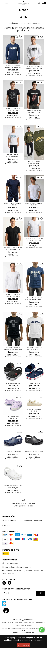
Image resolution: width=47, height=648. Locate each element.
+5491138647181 (12, 563)
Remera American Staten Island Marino (34, 298)
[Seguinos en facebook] (9, 583)
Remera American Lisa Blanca (34, 204)
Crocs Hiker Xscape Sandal (34, 410)
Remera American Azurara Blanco (34, 348)
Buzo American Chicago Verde (34, 162)
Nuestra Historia (9, 521)
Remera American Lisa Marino (13, 204)
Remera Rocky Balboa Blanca (13, 156)
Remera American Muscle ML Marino (13, 66)
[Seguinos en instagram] (4, 583)
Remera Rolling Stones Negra (34, 111)
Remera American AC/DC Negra (13, 109)
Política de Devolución (33, 521)
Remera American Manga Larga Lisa (13, 295)
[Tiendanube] (23, 620)
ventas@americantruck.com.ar (18, 567)
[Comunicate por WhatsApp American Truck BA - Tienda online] (42, 629)
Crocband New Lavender (13, 417)
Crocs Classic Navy (13, 452)
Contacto (6, 525)
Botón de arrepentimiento (23, 633)
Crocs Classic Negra (34, 452)
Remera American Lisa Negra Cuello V (13, 248)
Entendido (23, 645)
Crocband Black (13, 383)
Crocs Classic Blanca (13, 485)
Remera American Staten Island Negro (13, 348)
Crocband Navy (34, 383)
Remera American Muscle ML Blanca (34, 67)
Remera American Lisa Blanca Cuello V (34, 239)
